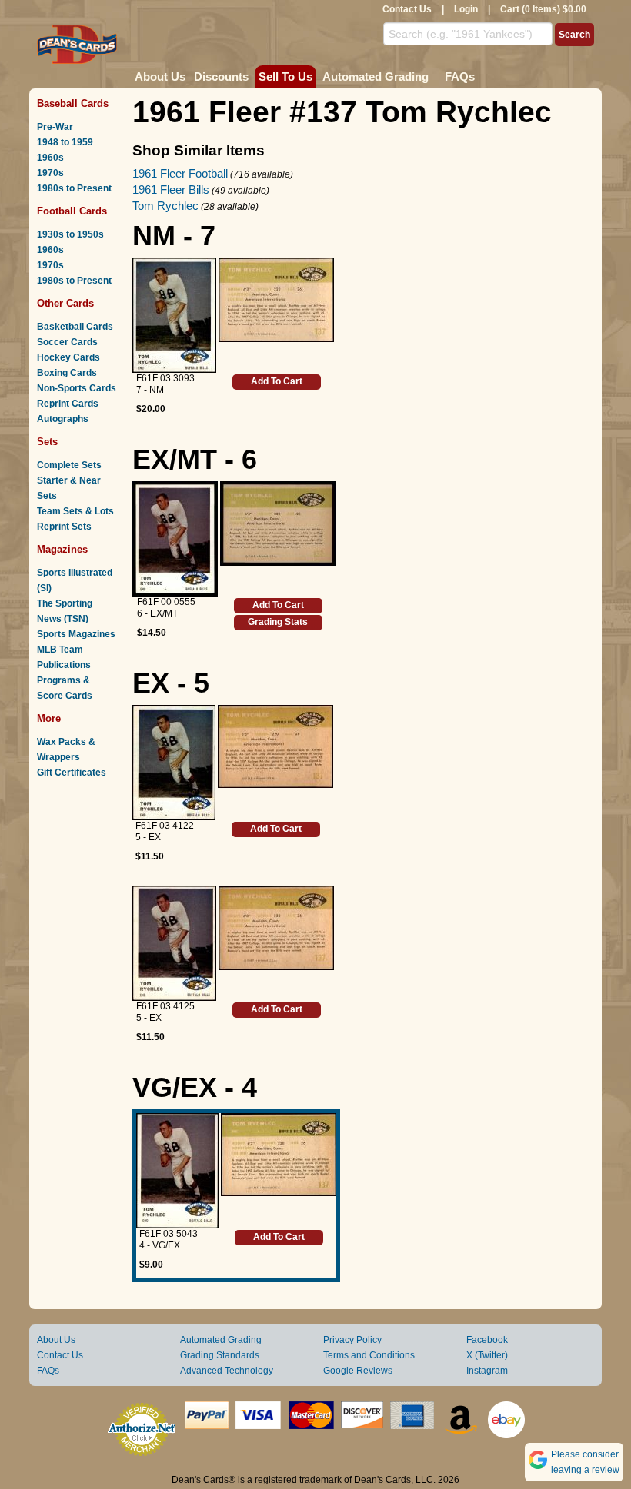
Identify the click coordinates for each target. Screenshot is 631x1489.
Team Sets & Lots (75, 511)
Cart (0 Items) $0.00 (543, 9)
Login (466, 9)
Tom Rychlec (165, 205)
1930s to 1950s (70, 234)
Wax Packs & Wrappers (66, 749)
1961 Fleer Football (180, 173)
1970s (50, 173)
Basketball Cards (75, 326)
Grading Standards (219, 1355)
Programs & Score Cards (64, 688)
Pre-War (55, 126)
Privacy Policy (352, 1339)
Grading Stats (278, 622)
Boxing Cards (67, 372)
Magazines (62, 549)
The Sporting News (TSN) (64, 611)
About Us (160, 76)
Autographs (62, 419)
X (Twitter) (487, 1355)
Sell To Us (285, 76)
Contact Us (407, 9)
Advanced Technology (226, 1370)
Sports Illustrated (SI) (74, 580)
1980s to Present (74, 188)
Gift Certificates (71, 772)
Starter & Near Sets (69, 488)
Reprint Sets (64, 526)
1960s (50, 157)
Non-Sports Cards (76, 388)
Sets (47, 441)
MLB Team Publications (64, 657)
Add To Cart (276, 381)
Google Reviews (357, 1370)
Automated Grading (375, 76)
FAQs (460, 76)
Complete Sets (69, 465)
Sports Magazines (76, 634)
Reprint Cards (67, 403)
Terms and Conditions (369, 1355)
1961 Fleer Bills (170, 189)
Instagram (487, 1370)
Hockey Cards (68, 357)
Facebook (487, 1339)
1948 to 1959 (65, 142)
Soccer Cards (67, 342)
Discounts (221, 76)
